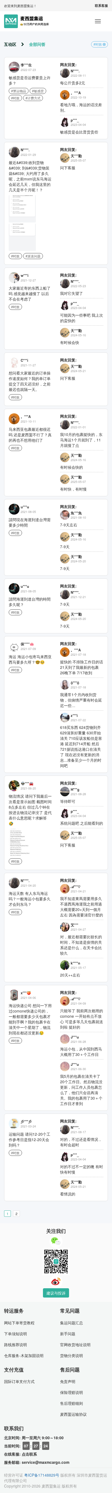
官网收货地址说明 (75, 1344)
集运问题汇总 (71, 1322)
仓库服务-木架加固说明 (23, 1355)
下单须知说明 (15, 1333)
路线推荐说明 (15, 1344)
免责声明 (67, 1381)
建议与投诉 (56, 1293)
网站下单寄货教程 (19, 1322)
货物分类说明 (71, 1355)
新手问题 (67, 1333)
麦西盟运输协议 (73, 1414)
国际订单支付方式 (19, 1381)
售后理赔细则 (71, 1403)
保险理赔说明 (71, 1392)
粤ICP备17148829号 (41, 1475)
